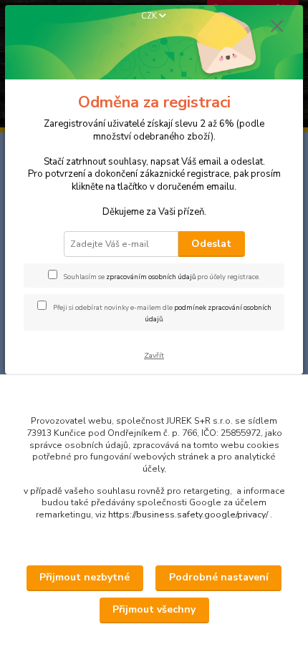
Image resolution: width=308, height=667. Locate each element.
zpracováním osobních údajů (151, 276)
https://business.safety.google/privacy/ (188, 514)
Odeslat (211, 243)
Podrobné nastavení (219, 577)
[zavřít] (277, 27)
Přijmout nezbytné (84, 577)
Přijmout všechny (154, 609)
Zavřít (154, 355)
